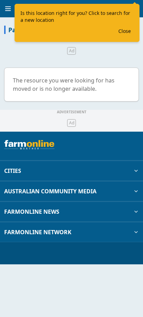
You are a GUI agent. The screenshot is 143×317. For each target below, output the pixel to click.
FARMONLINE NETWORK (38, 232)
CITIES (12, 171)
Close (124, 31)
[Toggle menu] (8, 9)
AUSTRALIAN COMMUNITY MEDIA (50, 191)
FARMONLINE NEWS (31, 211)
